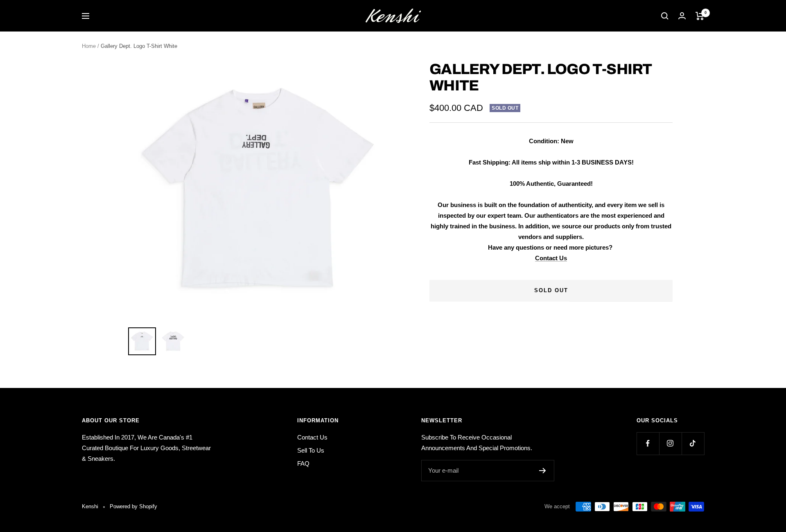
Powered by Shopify (133, 506)
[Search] (665, 16)
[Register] (542, 470)
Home (89, 46)
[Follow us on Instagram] (670, 443)
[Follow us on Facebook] (648, 443)
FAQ (303, 463)
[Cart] (700, 16)
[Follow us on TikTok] (693, 443)
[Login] (682, 15)
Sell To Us (310, 450)
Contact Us (551, 258)
